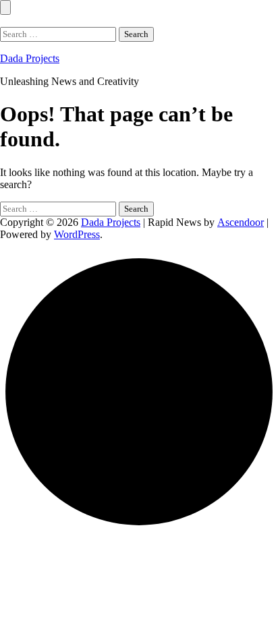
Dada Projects (29, 58)
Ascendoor (240, 222)
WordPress (77, 234)
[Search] (4, 20)
